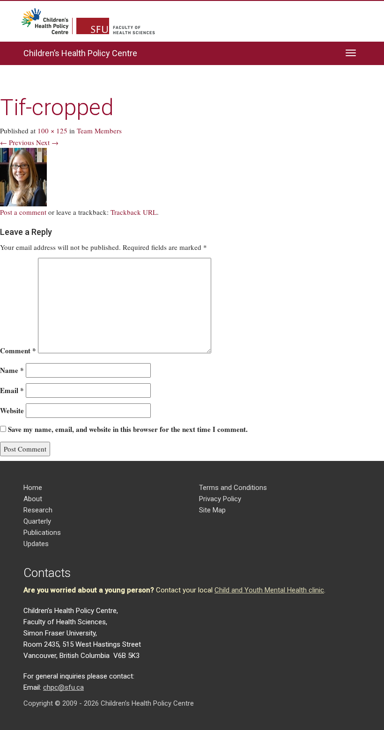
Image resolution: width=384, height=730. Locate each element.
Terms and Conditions (233, 487)
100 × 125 (52, 130)
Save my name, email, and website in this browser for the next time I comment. (128, 429)
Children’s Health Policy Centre (80, 53)
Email (12, 390)
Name (12, 370)
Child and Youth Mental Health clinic (269, 590)
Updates (36, 544)
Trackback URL (134, 212)
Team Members (99, 130)
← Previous (17, 142)
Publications (42, 532)
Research (37, 510)
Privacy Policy (220, 499)
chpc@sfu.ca (63, 687)
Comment (18, 350)
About (32, 499)
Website (12, 410)
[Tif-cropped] (23, 176)
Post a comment (23, 212)
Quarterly (37, 521)
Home (32, 487)
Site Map (212, 510)
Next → (47, 142)
